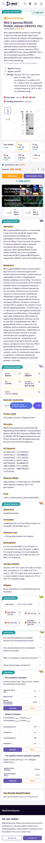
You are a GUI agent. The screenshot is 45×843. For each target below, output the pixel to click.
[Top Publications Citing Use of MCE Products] (22, 195)
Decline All (12, 838)
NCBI (15, 394)
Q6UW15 (28, 383)
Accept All (32, 838)
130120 (8, 394)
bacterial (28, 41)
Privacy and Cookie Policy (21, 832)
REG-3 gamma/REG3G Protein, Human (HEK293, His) (20, 797)
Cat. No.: (12, 12)
